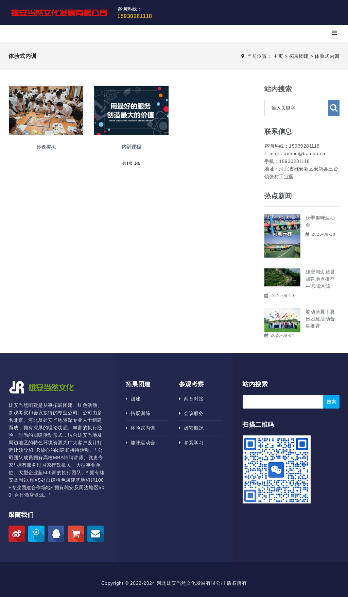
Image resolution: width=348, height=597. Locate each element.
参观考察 (191, 384)
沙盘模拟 (46, 147)
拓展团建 (299, 56)
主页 (278, 56)
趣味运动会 (141, 442)
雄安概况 (192, 428)
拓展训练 (138, 413)
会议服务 (192, 413)
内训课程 (131, 146)
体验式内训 (327, 56)
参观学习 (192, 442)
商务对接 (192, 398)
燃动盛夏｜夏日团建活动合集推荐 (320, 319)
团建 (133, 398)
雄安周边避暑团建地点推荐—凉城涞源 (320, 279)
